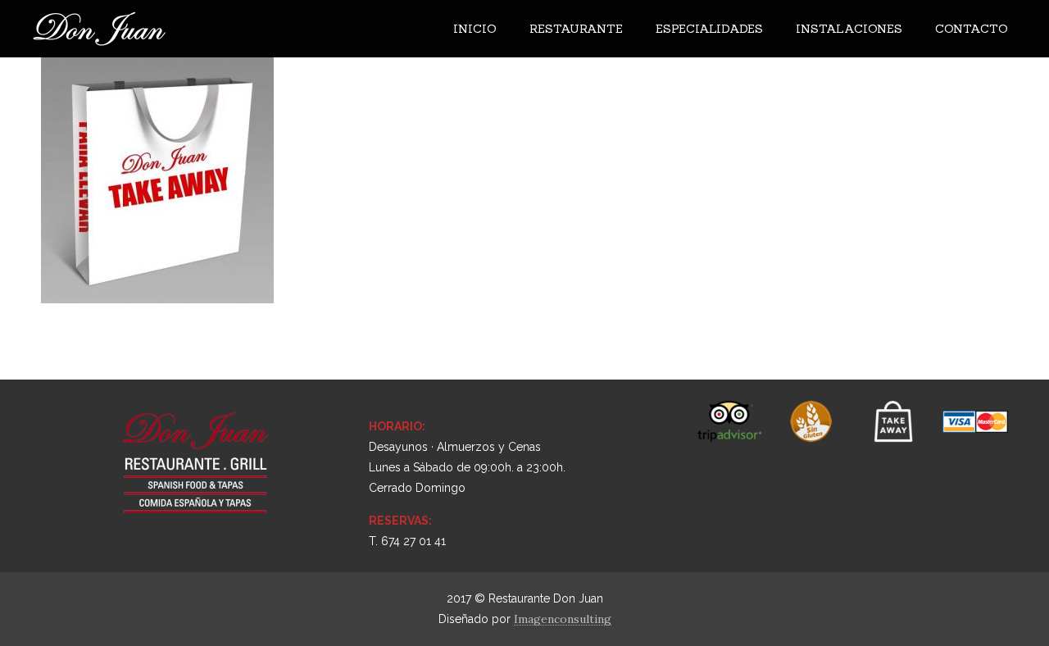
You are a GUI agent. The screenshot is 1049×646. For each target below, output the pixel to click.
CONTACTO (971, 28)
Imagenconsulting (562, 619)
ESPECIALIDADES (709, 28)
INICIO (475, 28)
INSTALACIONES (849, 28)
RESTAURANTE (576, 28)
